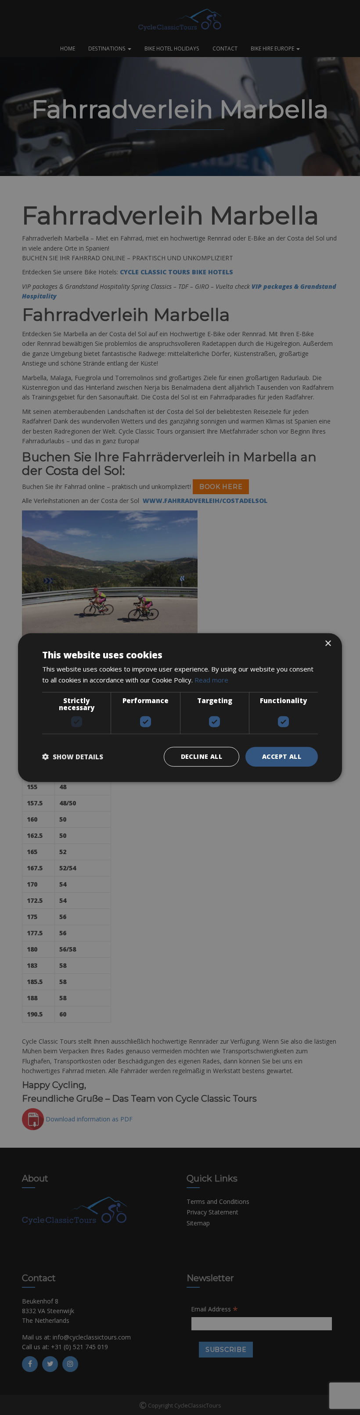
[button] (72, 757)
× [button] (327, 643)
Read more (211, 679)
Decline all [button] (201, 756)
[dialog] (180, 707)
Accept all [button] (281, 756)
